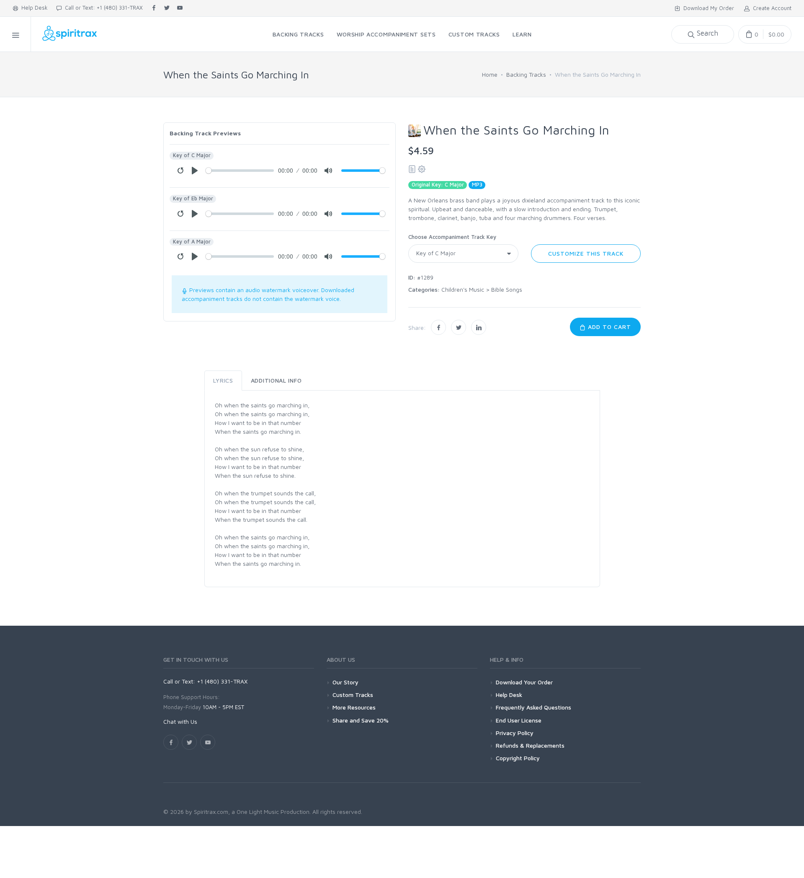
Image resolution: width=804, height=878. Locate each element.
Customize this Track (586, 253)
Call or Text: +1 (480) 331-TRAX (102, 7)
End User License (518, 720)
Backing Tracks (526, 74)
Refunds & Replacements (530, 745)
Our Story (345, 682)
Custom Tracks (352, 694)
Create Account (770, 8)
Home (489, 74)
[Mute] (328, 170)
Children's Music (462, 289)
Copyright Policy (518, 757)
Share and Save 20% (360, 720)
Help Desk (33, 7)
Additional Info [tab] (276, 380)
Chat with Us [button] (180, 721)
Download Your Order (524, 682)
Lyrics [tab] (223, 380)
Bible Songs (506, 289)
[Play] (194, 170)
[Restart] (180, 170)
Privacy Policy (514, 732)
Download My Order (707, 8)
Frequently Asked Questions (533, 707)
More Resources (354, 707)
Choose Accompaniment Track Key (452, 236)
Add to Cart (608, 326)
